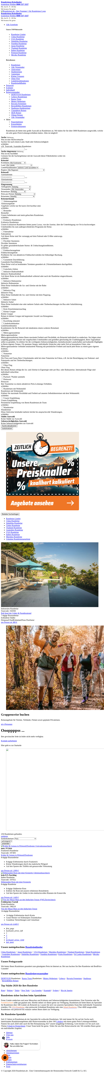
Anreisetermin (6, 175)
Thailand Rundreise (14, 528)
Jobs (8, 1037)
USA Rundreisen (40, 952)
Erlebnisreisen (11, 1062)
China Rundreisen (8, 952)
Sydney (56, 990)
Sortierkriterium (7, 839)
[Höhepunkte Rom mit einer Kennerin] (25, 873)
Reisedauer (5, 191)
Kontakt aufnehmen (9, 741)
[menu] (52, 79)
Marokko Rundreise (14, 537)
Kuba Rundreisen (65, 954)
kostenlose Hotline (15, 4)
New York (25, 990)
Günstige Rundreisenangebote (18, 539)
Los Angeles (37, 990)
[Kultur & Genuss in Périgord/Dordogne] (26, 846)
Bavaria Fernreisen (74, 978)
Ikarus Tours (27, 978)
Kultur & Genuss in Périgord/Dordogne (17, 855)
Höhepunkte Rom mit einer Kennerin (16, 882)
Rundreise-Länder (13, 519)
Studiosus (87, 978)
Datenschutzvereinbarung (16, 1064)
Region (4, 170)
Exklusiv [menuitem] (9, 88)
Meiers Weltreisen (50, 978)
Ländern (59, 1021)
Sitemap (9, 1033)
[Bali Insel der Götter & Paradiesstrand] (49, 606)
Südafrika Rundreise (14, 523)
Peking (10, 990)
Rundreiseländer (34, 947)
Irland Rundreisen (93, 952)
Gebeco (62, 978)
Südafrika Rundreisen (30, 954)
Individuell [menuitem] (10, 90)
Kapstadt (47, 990)
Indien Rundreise (13, 534)
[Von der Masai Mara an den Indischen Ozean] (28, 900)
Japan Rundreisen (25, 952)
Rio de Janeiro (66, 990)
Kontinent (5, 163)
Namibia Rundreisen (48, 954)
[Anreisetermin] (26, 177)
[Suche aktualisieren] (26, 149)
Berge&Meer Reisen (10, 981)
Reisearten (5, 196)
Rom (3, 990)
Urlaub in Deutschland (16, 1026)
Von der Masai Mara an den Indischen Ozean (19, 909)
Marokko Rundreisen (57, 952)
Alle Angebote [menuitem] (12, 25)
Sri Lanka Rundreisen (82, 954)
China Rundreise (13, 521)
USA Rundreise (12, 532)
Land (3, 165)
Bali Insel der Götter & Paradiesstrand (16, 613)
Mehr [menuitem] (8, 120)
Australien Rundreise (14, 530)
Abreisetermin (6, 179)
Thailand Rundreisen (75, 952)
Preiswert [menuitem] (10, 85)
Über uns (9, 1035)
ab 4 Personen (6, 724)
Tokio (17, 990)
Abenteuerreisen (12, 1053)
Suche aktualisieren (9, 426)
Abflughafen (6, 187)
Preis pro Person (7, 194)
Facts (8, 1066)
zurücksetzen (7, 429)
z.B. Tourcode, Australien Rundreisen (16, 146)
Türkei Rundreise (13, 525)
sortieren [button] (4, 836)
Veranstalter (5, 189)
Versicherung (11, 1050)
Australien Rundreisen (11, 954)
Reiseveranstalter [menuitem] (13, 92)
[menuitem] (15, 65)
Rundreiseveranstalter (36, 973)
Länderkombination (9, 167)
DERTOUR (6, 978)
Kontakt (9, 1039)
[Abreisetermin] (26, 182)
